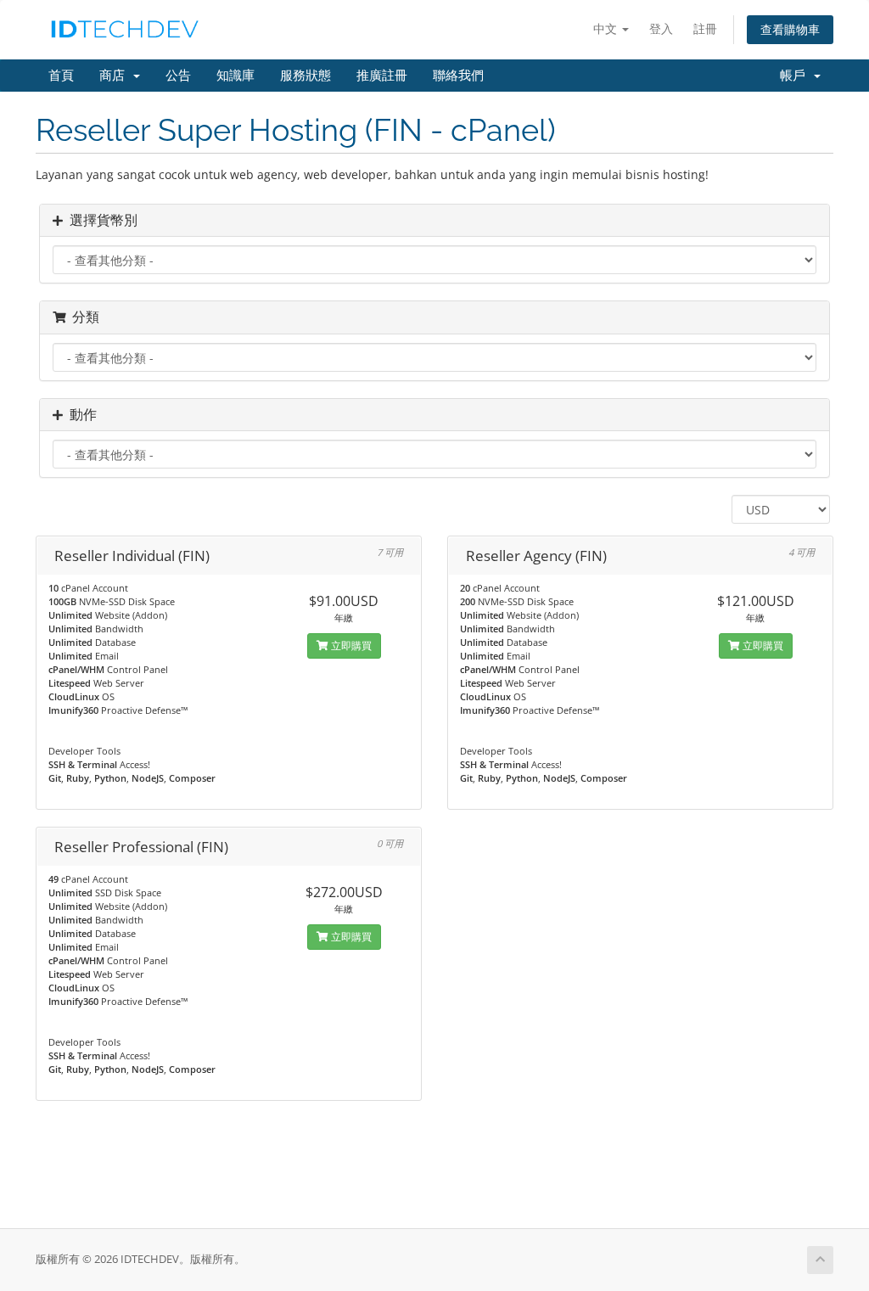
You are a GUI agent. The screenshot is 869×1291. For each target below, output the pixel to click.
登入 (661, 28)
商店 (115, 75)
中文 (606, 28)
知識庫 (235, 75)
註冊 (705, 28)
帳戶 (796, 75)
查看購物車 (790, 29)
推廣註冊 (381, 75)
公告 (178, 75)
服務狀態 (305, 75)
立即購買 (350, 645)
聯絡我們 (458, 75)
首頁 (61, 75)
